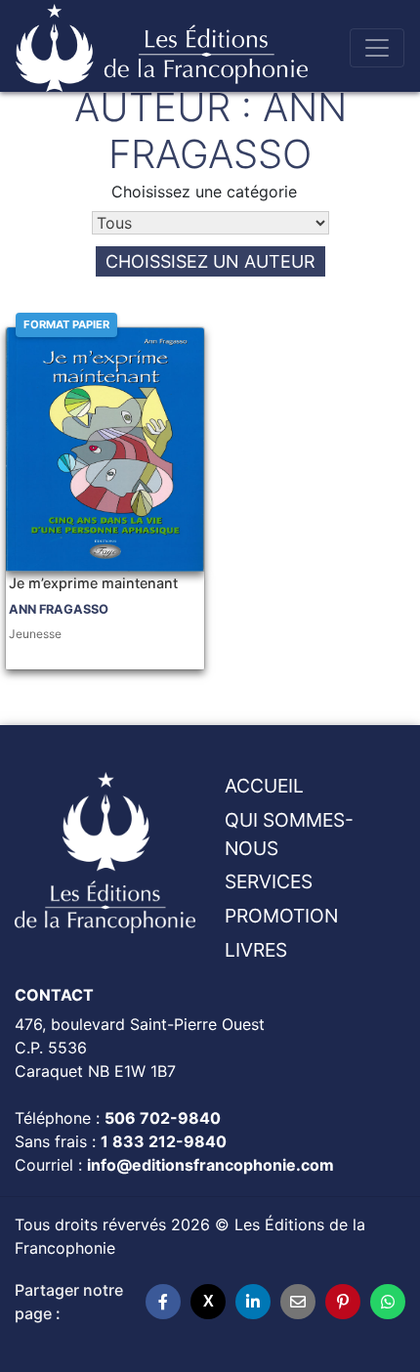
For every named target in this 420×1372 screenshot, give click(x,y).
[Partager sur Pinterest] (342, 1301)
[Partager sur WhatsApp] (387, 1301)
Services (269, 881)
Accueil (264, 785)
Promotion (281, 915)
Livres (256, 950)
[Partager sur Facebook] (163, 1301)
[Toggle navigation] (377, 47)
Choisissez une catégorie (204, 191)
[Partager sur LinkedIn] (253, 1301)
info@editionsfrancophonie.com (210, 1165)
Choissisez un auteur (210, 261)
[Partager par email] (297, 1301)
